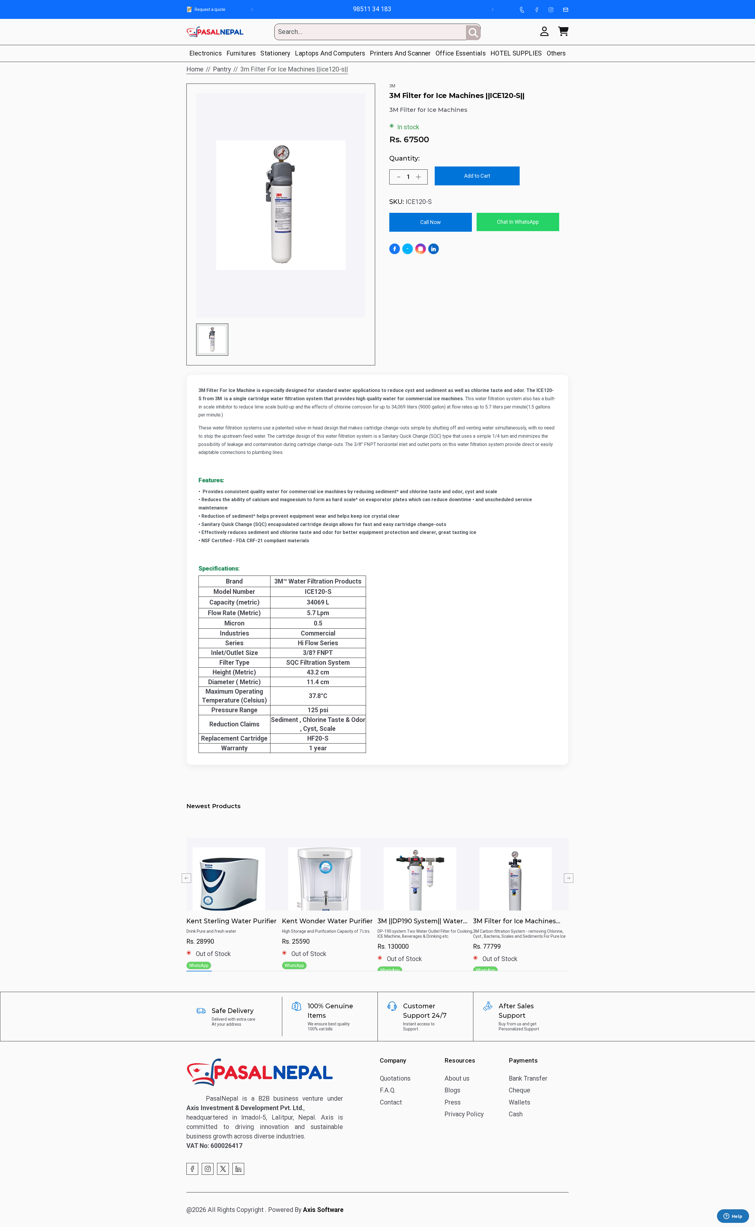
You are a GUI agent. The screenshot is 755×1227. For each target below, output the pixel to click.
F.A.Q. (388, 1090)
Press (452, 1102)
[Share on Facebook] (394, 249)
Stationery (275, 53)
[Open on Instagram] (420, 249)
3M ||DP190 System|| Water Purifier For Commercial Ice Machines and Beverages (421, 921)
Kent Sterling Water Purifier (231, 921)
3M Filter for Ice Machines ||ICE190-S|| (514, 921)
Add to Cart (477, 176)
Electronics (205, 53)
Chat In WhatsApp (518, 222)
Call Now (430, 222)
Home (194, 69)
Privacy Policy (464, 1114)
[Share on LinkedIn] (433, 249)
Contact (391, 1102)
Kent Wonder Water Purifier (327, 921)
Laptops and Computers (330, 53)
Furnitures (241, 53)
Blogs (452, 1090)
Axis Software (323, 1209)
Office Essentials (461, 53)
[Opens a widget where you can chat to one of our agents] (733, 1216)
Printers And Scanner (400, 53)
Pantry (222, 69)
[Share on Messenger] (407, 249)
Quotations (395, 1078)
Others (556, 53)
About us (457, 1078)
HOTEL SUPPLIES (516, 53)
